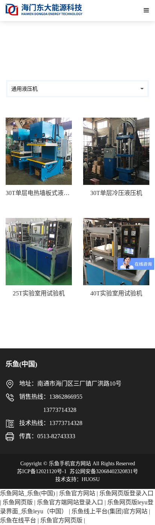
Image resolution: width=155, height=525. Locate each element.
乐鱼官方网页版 (61, 520)
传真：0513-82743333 (47, 436)
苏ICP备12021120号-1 (42, 471)
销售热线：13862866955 (50, 396)
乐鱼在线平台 (18, 520)
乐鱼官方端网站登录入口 (70, 502)
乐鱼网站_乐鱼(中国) (27, 493)
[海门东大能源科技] (44, 9)
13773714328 (41, 410)
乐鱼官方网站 (77, 493)
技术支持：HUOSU (77, 479)
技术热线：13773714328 (50, 423)
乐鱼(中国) (21, 364)
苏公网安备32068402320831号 (104, 471)
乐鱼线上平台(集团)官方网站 (109, 511)
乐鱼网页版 (18, 502)
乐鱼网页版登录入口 (126, 493)
